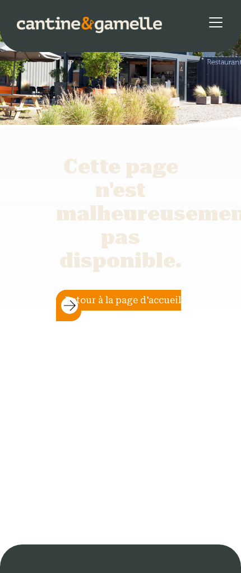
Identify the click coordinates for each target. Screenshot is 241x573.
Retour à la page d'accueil (123, 300)
